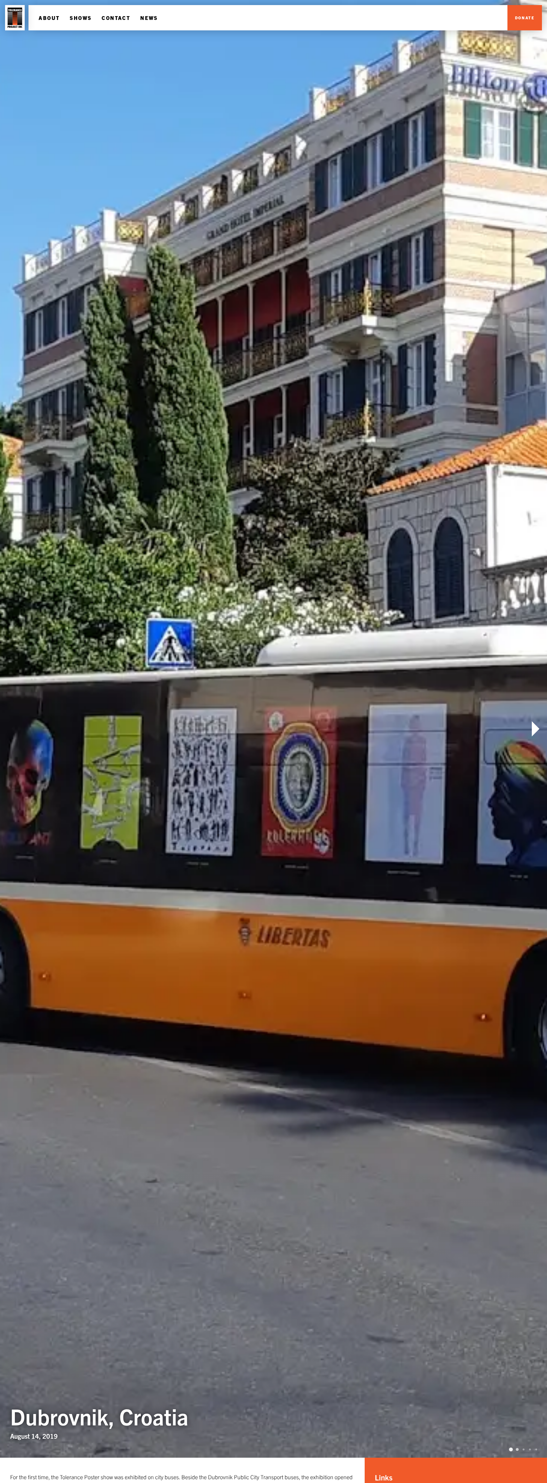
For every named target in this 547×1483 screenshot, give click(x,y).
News (149, 18)
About (49, 18)
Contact (116, 18)
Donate (524, 17)
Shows (80, 18)
